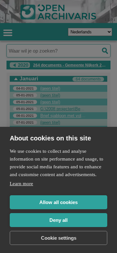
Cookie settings (58, 238)
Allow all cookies (58, 202)
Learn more (21, 183)
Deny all (58, 220)
